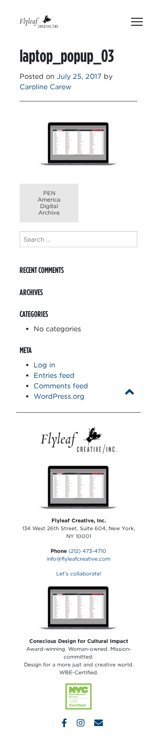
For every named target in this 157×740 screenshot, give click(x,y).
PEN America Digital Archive (49, 203)
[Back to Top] (129, 392)
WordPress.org (59, 396)
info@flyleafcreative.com (78, 558)
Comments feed (61, 386)
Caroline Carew (46, 87)
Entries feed (54, 375)
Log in (44, 365)
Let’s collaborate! (78, 573)
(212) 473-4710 (87, 551)
